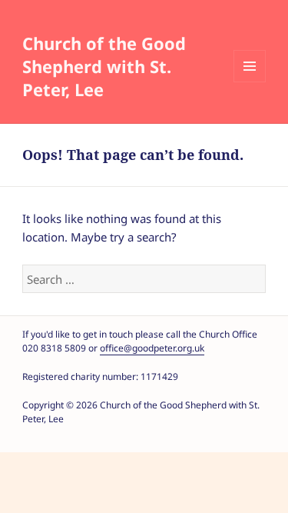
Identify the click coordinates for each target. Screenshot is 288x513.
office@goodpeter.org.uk (152, 348)
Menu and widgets (249, 66)
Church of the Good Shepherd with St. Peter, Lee (104, 66)
